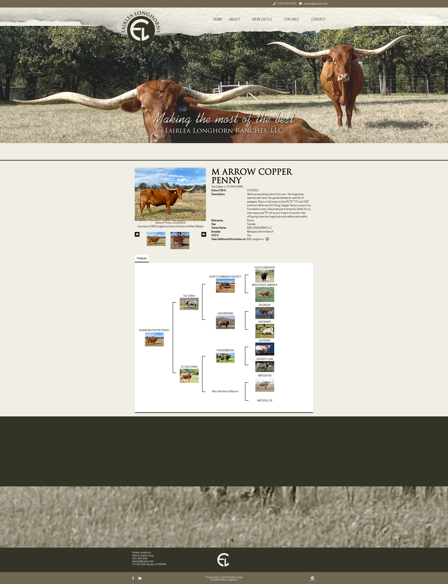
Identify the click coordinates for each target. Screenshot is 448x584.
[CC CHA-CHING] (189, 375)
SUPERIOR (265, 340)
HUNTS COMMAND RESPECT (225, 276)
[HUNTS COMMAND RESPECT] (225, 285)
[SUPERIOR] (264, 348)
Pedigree (142, 258)
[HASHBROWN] (225, 322)
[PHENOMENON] (225, 357)
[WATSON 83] (264, 384)
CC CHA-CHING (234, 186)
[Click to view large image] (170, 194)
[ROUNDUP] (264, 312)
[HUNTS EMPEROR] (264, 275)
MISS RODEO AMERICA (264, 285)
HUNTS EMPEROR (265, 267)
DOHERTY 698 (265, 359)
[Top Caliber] (189, 303)
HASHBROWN (225, 313)
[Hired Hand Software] (312, 580)
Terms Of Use (228, 577)
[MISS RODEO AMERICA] (264, 294)
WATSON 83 (265, 375)
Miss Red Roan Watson (225, 391)
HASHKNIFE (264, 321)
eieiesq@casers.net (316, 3)
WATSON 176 (264, 400)
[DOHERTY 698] (264, 366)
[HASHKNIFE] (264, 330)
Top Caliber (217, 186)
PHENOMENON (225, 350)
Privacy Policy (212, 577)
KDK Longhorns (255, 239)
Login (240, 577)
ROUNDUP (265, 305)
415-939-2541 (287, 3)
